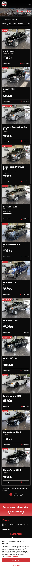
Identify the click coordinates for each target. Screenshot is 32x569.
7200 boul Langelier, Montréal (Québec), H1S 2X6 (15, 525)
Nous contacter (16, 512)
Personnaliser (16, 565)
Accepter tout (16, 560)
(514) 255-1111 (6, 529)
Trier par (4, 23)
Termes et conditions (11, 556)
